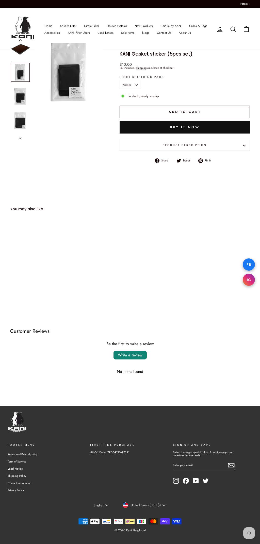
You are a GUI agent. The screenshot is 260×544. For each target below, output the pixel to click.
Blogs (145, 32)
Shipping (141, 68)
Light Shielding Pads (142, 77)
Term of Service (17, 461)
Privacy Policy (16, 490)
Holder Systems (117, 26)
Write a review (130, 355)
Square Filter (68, 26)
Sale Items (127, 32)
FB (249, 264)
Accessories (52, 32)
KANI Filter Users (79, 32)
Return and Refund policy (23, 454)
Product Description (185, 145)
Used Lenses (105, 32)
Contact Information (19, 483)
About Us (185, 32)
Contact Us (164, 32)
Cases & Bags (198, 26)
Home (48, 26)
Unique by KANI (171, 26)
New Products (144, 26)
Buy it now (185, 127)
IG (249, 279)
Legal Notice (15, 469)
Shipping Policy (17, 476)
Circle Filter (91, 26)
